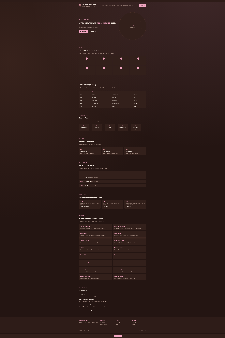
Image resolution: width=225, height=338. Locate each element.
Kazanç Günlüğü (112, 5)
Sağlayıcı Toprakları (127, 5)
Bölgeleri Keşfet (83, 31)
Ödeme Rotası (119, 5)
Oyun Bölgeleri (105, 5)
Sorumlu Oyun (118, 326)
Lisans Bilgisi (134, 326)
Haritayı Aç (143, 5)
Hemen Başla (118, 335)
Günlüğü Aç (93, 31)
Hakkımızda (134, 322)
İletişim (133, 324)
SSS (132, 5)
